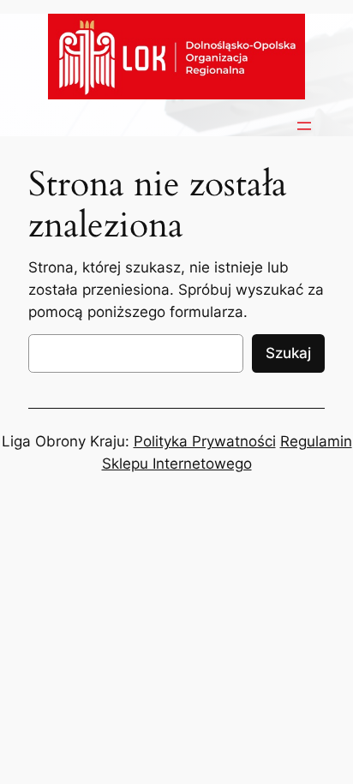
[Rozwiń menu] (304, 126)
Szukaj (288, 353)
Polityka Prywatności (205, 441)
